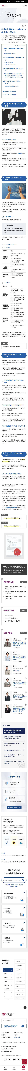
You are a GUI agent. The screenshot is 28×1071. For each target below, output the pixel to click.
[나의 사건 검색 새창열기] (5, 1059)
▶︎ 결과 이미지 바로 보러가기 (9, 91)
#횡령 (12, 885)
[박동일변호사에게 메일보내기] (26, 639)
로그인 (8, 1)
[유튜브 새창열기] (18, 1059)
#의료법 (21, 885)
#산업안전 (7, 885)
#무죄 (16, 886)
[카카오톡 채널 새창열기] (14, 1059)
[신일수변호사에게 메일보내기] (26, 692)
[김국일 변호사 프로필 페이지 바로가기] (15, 683)
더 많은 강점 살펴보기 (13, 807)
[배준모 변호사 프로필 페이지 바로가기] (15, 670)
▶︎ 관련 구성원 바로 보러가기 (9, 95)
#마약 (16, 885)
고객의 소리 (17, 1037)
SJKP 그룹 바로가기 (8, 1020)
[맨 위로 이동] (25, 1007)
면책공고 (3, 1035)
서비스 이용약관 (5, 1032)
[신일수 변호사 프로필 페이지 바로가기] (15, 696)
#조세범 (12, 886)
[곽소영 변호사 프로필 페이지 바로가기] (15, 656)
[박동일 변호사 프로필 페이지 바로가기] (15, 643)
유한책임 (16, 1035)
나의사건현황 (15, 1)
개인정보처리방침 (18, 1032)
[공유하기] (25, 26)
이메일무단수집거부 (6, 1037)
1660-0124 (24, 1)
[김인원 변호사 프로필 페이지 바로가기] (15, 709)
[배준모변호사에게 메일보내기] (26, 666)
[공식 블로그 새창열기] (9, 1059)
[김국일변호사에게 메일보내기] (26, 678)
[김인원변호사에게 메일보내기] (26, 705)
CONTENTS (20, 46)
